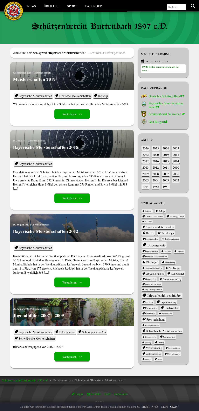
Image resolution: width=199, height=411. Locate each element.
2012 (156, 167)
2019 (166, 155)
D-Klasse (180, 251)
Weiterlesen (69, 114)
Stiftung (148, 342)
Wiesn (159, 359)
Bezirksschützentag (172, 239)
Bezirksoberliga (151, 238)
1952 (156, 187)
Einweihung (170, 262)
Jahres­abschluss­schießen (164, 295)
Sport (72, 6)
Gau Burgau (174, 268)
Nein (164, 406)
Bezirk (150, 233)
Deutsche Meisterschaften (75, 96)
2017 (145, 161)
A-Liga (162, 210)
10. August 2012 (21, 224)
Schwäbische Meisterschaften (37, 338)
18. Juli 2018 (19, 140)
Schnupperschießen (94, 332)
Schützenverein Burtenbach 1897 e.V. (25, 380)
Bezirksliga (167, 233)
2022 (145, 155)
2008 (156, 174)
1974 (145, 187)
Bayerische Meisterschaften (35, 96)
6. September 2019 (22, 72)
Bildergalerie (67, 332)
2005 (145, 180)
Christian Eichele (42, 72)
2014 (176, 161)
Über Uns (51, 6)
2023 (176, 148)
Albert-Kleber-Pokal (154, 216)
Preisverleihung (156, 319)
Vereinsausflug (154, 348)
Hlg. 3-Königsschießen (153, 289)
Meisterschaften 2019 (34, 79)
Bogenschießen (151, 251)
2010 (176, 167)
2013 (145, 167)
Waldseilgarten (153, 354)
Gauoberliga (177, 273)
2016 (156, 161)
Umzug (161, 342)
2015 (166, 161)
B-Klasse (148, 221)
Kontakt (95, 394)
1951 (166, 187)
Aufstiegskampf (177, 216)
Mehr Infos (150, 406)
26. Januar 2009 (21, 308)
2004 (156, 180)
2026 (145, 148)
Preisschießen (166, 313)
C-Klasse (167, 251)
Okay (174, 406)
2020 (156, 155)
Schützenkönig (150, 337)
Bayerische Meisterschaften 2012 (45, 231)
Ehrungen (152, 262)
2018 (176, 155)
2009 (145, 174)
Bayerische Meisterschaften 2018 (45, 147)
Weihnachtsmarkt (173, 354)
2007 (166, 174)
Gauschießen (150, 279)
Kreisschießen (151, 308)
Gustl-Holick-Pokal (153, 284)
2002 (176, 180)
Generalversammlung (172, 279)
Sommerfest (169, 337)
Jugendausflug (168, 302)
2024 (166, 148)
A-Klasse (148, 211)
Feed (107, 394)
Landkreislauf (171, 308)
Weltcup (103, 96)
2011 (166, 167)
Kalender (93, 6)
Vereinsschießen (174, 348)
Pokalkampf (150, 313)
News (31, 6)
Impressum (121, 394)
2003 (166, 180)
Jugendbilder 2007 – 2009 (38, 315)
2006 (176, 174)
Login (79, 394)
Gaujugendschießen (155, 273)
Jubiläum (149, 302)
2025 (156, 148)
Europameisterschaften (153, 268)
